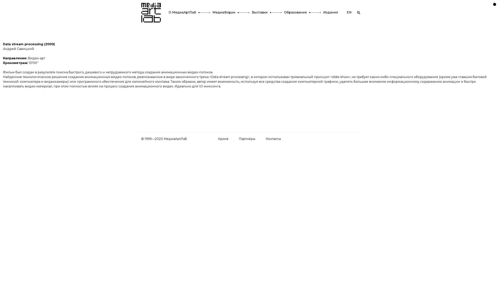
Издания (330, 12)
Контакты (273, 139)
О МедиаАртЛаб (182, 12)
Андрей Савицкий (18, 49)
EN (349, 12)
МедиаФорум (223, 12)
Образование (295, 12)
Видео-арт (36, 58)
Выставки (260, 12)
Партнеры (247, 139)
